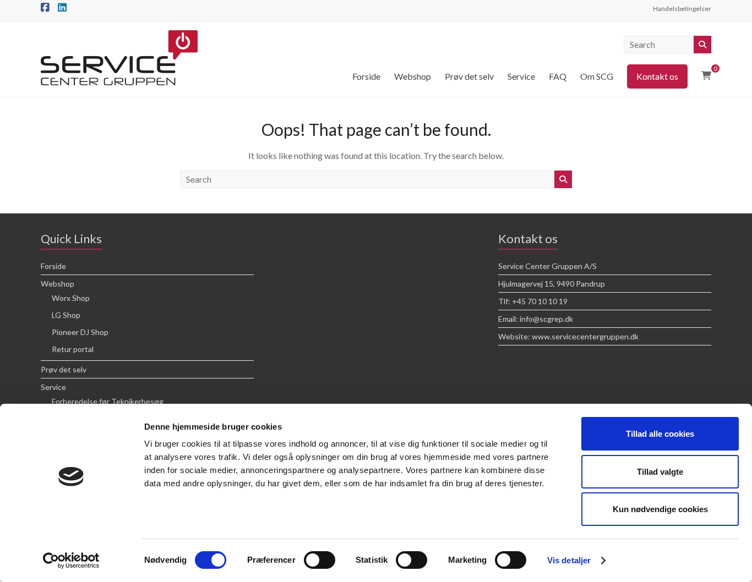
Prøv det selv (469, 76)
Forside (366, 76)
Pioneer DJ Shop (80, 332)
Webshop (412, 76)
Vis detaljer (569, 560)
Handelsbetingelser (682, 8)
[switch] (319, 560)
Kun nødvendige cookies (660, 509)
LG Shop (66, 315)
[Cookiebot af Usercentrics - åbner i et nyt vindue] (71, 560)
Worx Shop (71, 298)
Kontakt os (657, 76)
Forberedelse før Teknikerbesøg (108, 401)
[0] (706, 75)
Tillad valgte (660, 471)
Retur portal (73, 349)
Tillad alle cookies (660, 433)
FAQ (557, 76)
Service (521, 76)
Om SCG (596, 76)
